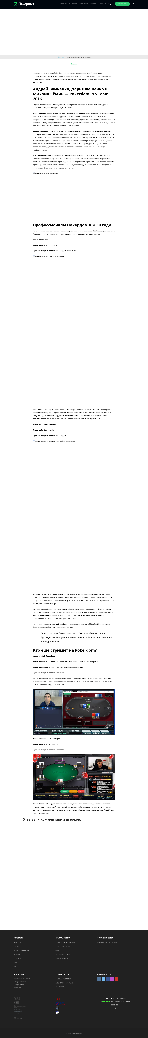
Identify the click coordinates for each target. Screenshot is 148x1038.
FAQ (15, 966)
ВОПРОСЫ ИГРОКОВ (62, 958)
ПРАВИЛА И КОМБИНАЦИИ (65, 942)
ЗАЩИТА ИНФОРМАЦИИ (64, 983)
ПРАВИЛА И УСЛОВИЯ (63, 979)
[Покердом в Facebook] (108, 979)
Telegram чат (19, 985)
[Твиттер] (103, 979)
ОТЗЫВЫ (17, 954)
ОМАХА (58, 950)
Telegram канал (20, 981)
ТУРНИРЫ (17, 958)
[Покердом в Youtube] (116, 979)
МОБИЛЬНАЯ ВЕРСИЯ (21, 950)
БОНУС (16, 962)
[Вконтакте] (99, 979)
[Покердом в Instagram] (112, 979)
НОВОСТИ (17, 942)
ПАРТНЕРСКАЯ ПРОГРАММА (107, 942)
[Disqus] (74, 848)
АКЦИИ (16, 946)
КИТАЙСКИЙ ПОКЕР (62, 954)
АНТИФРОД (59, 987)
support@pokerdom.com (23, 978)
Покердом (75, 1033)
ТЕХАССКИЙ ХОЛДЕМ (62, 946)
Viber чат (17, 988)
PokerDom (60, 57)
